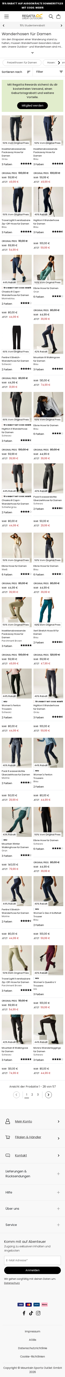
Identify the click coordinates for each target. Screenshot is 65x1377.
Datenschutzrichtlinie (32, 1348)
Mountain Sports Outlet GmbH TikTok (31, 1313)
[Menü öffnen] (6, 16)
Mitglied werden (32, 106)
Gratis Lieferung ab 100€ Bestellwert (32, 25)
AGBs (32, 1340)
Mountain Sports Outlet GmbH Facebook (24, 1313)
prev (3, 25)
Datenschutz (12, 1283)
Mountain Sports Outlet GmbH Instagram (38, 1313)
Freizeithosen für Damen (22, 62)
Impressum (32, 1331)
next (61, 25)
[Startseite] (32, 16)
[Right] (58, 62)
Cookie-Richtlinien (32, 1357)
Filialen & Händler (28, 1137)
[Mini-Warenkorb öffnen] (58, 16)
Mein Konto (23, 1121)
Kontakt (21, 1155)
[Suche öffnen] (51, 16)
